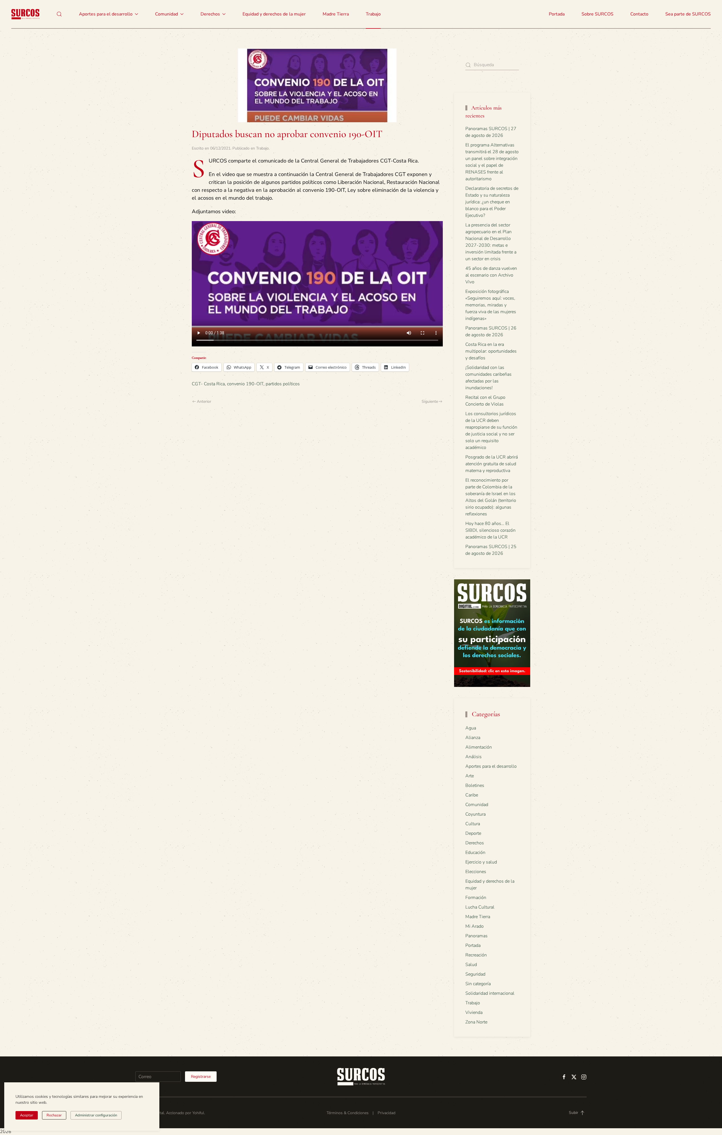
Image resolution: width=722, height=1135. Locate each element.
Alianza (472, 738)
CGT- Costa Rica (208, 384)
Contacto (639, 14)
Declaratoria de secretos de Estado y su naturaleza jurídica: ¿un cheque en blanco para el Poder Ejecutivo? (491, 202)
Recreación (476, 955)
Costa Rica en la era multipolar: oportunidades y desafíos (491, 351)
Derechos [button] (210, 14)
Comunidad (476, 805)
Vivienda (474, 1012)
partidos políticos (283, 384)
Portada (557, 14)
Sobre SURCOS (597, 14)
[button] (59, 14)
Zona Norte (476, 1022)
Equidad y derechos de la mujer (274, 14)
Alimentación (478, 747)
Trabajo (373, 14)
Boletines (474, 785)
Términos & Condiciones (348, 1113)
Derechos (474, 843)
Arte (469, 776)
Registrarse (201, 1076)
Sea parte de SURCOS (688, 14)
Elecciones (475, 872)
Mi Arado (474, 926)
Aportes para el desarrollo (491, 766)
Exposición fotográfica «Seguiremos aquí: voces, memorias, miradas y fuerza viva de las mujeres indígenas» (490, 305)
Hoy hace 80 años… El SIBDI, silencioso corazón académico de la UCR (490, 530)
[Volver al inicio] (25, 14)
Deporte (473, 833)
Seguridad (475, 974)
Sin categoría (478, 984)
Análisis (473, 757)
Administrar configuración (96, 1115)
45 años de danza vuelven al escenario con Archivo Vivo (491, 275)
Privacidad (386, 1113)
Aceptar (26, 1115)
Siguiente (430, 401)
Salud (471, 965)
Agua (470, 728)
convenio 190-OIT (245, 384)
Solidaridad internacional (489, 993)
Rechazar (54, 1115)
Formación (475, 897)
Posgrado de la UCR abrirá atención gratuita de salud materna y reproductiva (491, 464)
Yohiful (198, 1113)
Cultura (472, 824)
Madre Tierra (336, 14)
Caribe (471, 795)
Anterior (204, 401)
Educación (475, 852)
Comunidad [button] (166, 14)
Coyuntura (475, 814)
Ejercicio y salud (481, 862)
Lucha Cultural (479, 907)
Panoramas (476, 936)
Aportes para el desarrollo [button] (106, 14)
